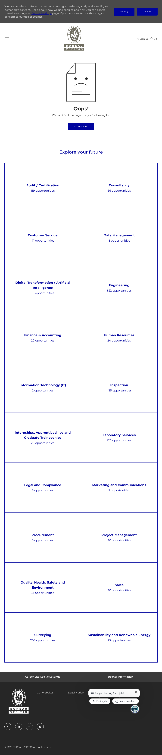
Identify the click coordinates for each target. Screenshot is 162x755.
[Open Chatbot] (135, 709)
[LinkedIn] (18, 726)
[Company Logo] (74, 38)
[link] (143, 38)
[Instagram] (40, 726)
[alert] (80, 90)
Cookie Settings (41, 13)
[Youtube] (29, 726)
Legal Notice (76, 692)
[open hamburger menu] (7, 38)
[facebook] (7, 726)
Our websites (45, 692)
